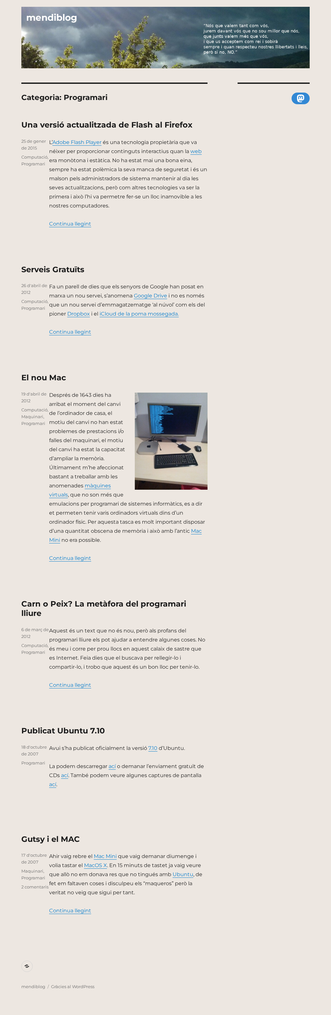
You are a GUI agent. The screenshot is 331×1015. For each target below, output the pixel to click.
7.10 (152, 748)
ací (112, 766)
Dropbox (78, 314)
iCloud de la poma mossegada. (139, 314)
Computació (34, 157)
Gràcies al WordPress (72, 986)
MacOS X (95, 865)
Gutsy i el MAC (50, 839)
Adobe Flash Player (76, 142)
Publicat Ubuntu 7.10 (63, 730)
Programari (33, 163)
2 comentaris (34, 886)
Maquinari (32, 416)
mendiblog (51, 17)
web (196, 151)
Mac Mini (105, 856)
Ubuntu (183, 874)
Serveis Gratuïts (52, 269)
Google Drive (150, 296)
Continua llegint (70, 224)
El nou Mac (43, 377)
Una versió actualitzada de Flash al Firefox (106, 124)
